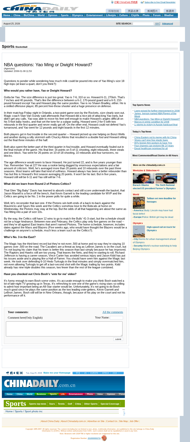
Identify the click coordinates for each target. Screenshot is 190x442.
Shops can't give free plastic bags (151, 140)
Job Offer (134, 421)
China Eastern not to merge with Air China (155, 137)
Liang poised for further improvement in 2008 (157, 110)
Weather (168, 15)
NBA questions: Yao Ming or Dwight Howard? (157, 119)
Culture (123, 15)
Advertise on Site (95, 421)
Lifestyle (111, 15)
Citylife (135, 15)
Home (6, 15)
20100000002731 (94, 438)
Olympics (77, 15)
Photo (146, 15)
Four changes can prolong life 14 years (154, 145)
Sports (64, 15)
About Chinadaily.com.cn (73, 421)
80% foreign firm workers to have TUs (153, 143)
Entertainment (94, 15)
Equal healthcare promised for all (151, 148)
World (41, 15)
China (17, 15)
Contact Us (111, 421)
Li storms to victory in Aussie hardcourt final (156, 124)
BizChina (29, 15)
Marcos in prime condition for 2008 (151, 122)
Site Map (123, 421)
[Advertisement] (65, 359)
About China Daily (50, 421)
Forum (157, 15)
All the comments (112, 312)
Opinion (52, 15)
